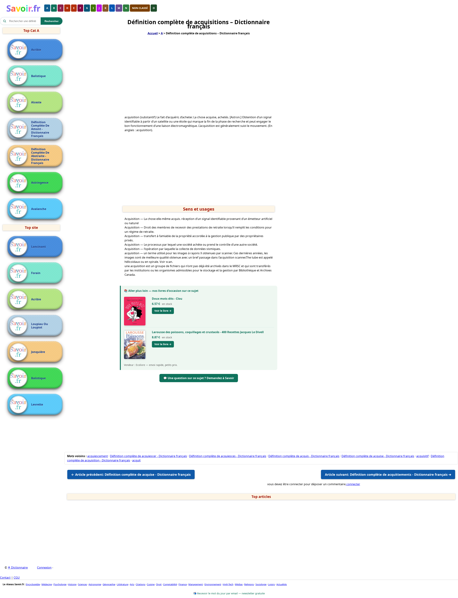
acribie (36, 50)
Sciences (82, 584)
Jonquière (38, 352)
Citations (140, 584)
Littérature (122, 584)
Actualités (281, 584)
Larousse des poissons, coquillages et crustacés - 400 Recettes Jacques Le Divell (208, 332)
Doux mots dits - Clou (167, 299)
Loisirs (271, 584)
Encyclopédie (33, 584)
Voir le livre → (162, 310)
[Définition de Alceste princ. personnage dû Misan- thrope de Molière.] (19, 102)
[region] (198, 75)
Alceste (36, 102)
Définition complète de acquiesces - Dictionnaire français (227, 456)
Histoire (72, 584)
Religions (249, 584)
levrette (37, 404)
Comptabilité (170, 584)
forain (35, 273)
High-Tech (228, 584)
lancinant (38, 247)
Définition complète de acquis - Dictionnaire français (303, 456)
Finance (183, 584)
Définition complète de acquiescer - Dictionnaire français (148, 456)
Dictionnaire (18, 567)
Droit (159, 584)
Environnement (212, 584)
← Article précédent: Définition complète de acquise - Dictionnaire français (131, 474)
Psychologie (59, 584)
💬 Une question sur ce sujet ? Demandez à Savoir (198, 378)
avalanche (38, 209)
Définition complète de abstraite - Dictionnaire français (40, 156)
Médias (239, 584)
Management (195, 584)
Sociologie (260, 584)
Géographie (109, 584)
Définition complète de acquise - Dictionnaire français (378, 456)
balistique (38, 76)
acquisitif (422, 456)
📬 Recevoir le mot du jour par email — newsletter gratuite (229, 593)
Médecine (47, 584)
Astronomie (95, 584)
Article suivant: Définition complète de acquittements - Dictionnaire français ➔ (388, 474)
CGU (17, 577)
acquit (136, 460)
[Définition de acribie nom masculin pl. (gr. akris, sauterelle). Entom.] (19, 50)
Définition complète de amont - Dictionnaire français (40, 129)
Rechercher (52, 21)
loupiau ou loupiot (39, 325)
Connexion (44, 567)
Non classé (140, 8)
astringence (39, 182)
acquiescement (97, 456)
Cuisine (151, 584)
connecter (353, 484)
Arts (132, 584)
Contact (5, 577)
